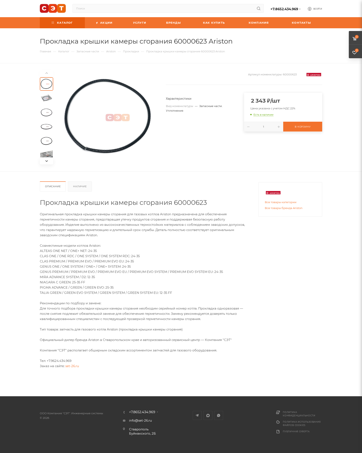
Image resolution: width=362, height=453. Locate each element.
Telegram (197, 415)
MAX (207, 415)
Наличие (80, 186)
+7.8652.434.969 (284, 9)
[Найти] (258, 8)
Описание (53, 186)
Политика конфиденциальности (299, 414)
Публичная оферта (296, 431)
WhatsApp (218, 415)
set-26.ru (72, 366)
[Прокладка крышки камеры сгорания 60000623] (108, 117)
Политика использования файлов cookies (302, 424)
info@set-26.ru (140, 420)
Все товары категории (280, 202)
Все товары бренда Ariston (284, 208)
